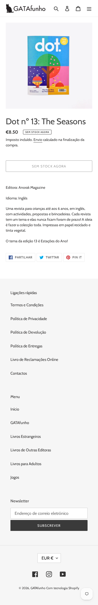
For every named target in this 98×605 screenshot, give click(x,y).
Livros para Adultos (25, 463)
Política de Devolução (28, 332)
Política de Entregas (26, 346)
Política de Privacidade (28, 318)
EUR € (47, 558)
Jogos (14, 477)
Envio (37, 139)
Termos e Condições (26, 305)
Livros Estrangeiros (25, 436)
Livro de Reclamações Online (34, 359)
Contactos (18, 373)
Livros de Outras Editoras (30, 450)
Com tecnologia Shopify (62, 588)
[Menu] (89, 8)
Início (14, 409)
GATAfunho (19, 422)
